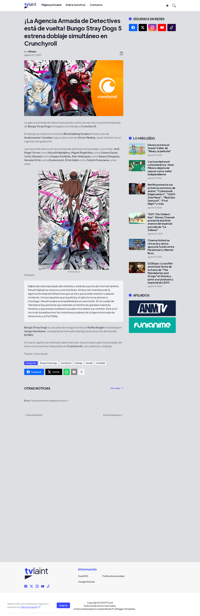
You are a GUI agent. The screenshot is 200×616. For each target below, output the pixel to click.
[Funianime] (152, 325)
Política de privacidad (112, 576)
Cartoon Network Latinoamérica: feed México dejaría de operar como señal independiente (160, 168)
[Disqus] (73, 464)
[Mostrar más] (81, 372)
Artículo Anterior (34, 414)
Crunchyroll (66, 363)
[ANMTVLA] (152, 308)
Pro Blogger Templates (123, 608)
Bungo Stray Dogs (48, 363)
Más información (29, 607)
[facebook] (133, 27)
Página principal (51, 4)
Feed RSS (83, 576)
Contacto (96, 4)
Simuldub (100, 363)
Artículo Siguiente (112, 414)
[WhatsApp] (66, 372)
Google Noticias (86, 581)
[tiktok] (171, 27)
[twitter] (143, 27)
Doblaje (78, 363)
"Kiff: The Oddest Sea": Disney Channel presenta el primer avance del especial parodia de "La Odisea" (161, 222)
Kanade (89, 363)
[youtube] (162, 27)
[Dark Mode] (166, 6)
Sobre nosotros (75, 4)
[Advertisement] (152, 84)
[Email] (74, 372)
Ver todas (115, 388)
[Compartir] (120, 53)
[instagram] (152, 27)
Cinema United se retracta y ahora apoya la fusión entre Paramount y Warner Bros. (161, 247)
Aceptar (63, 605)
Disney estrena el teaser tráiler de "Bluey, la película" (159, 148)
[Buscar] (173, 6)
